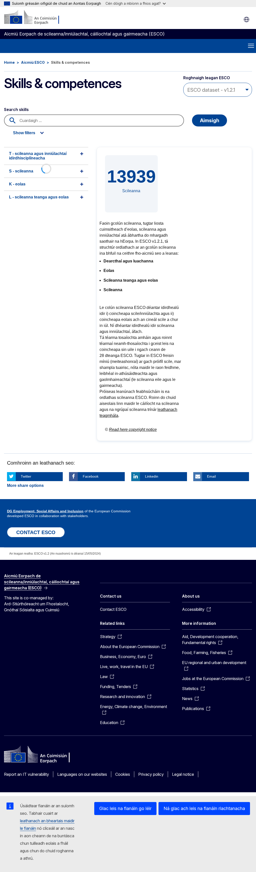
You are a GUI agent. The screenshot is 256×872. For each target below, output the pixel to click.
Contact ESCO (113, 609)
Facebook (90, 476)
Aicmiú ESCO (33, 62)
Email (211, 476)
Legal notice (183, 774)
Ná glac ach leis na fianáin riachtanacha (204, 808)
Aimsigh (209, 120)
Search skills (16, 109)
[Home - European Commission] (34, 17)
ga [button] (246, 19)
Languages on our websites (82, 774)
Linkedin (151, 476)
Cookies (122, 774)
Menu (251, 46)
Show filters (24, 133)
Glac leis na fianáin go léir (125, 808)
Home (9, 62)
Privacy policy (151, 774)
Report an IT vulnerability (26, 774)
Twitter (26, 476)
